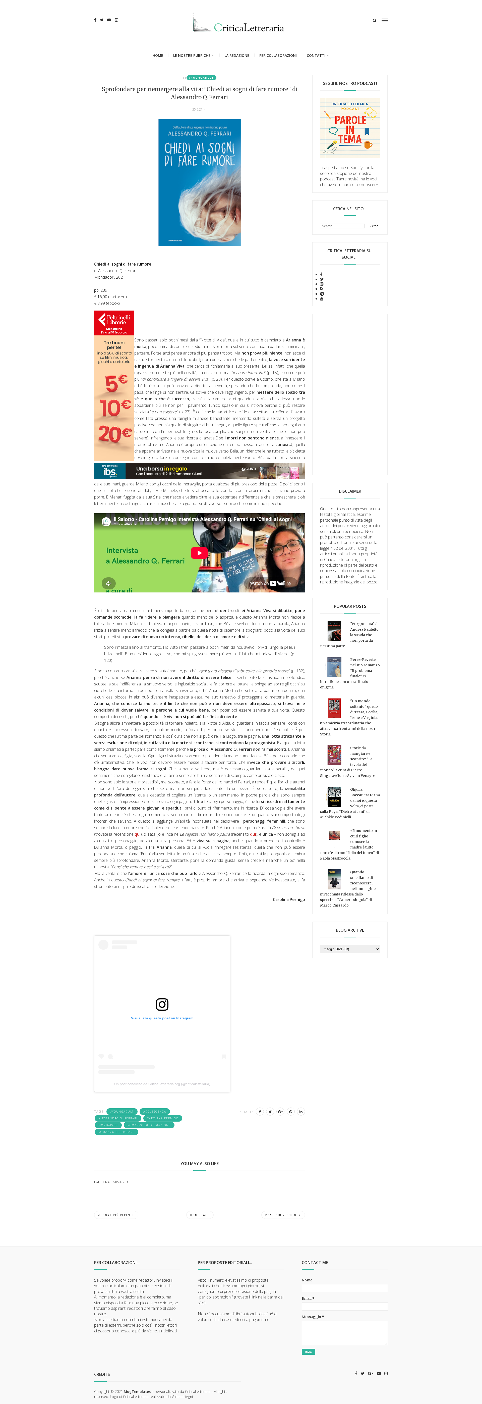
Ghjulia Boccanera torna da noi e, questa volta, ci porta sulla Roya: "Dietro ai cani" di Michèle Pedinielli (350, 803)
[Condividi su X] (270, 1112)
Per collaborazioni (278, 55)
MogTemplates (137, 1391)
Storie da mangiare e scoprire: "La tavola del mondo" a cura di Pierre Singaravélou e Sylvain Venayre (347, 762)
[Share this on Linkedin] (301, 1112)
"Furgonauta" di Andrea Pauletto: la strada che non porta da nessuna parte (349, 635)
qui (138, 834)
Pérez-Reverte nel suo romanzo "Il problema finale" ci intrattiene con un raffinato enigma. (350, 673)
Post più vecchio (280, 1215)
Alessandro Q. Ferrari (118, 1118)
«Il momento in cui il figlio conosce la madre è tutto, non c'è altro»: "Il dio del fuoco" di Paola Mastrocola (349, 844)
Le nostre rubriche (191, 55)
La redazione (236, 55)
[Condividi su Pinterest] (291, 1112)
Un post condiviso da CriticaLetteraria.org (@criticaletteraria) (162, 1084)
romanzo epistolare (116, 1132)
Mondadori (108, 1125)
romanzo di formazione (149, 1125)
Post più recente (118, 1215)
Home (158, 55)
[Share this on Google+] (280, 1112)
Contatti (316, 55)
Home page (200, 1215)
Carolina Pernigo (162, 1118)
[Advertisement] (350, 394)
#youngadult (201, 77)
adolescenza (154, 1111)
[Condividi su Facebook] (260, 1112)
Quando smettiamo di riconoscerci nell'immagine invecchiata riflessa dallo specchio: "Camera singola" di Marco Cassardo (348, 889)
